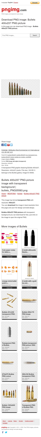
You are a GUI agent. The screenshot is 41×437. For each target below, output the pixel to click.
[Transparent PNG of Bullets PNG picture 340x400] (29, 393)
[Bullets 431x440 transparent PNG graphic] (9, 300)
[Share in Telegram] (5, 145)
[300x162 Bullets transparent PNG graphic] (29, 363)
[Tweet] (11, 145)
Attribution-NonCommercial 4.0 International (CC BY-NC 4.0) (20, 151)
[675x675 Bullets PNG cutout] (9, 362)
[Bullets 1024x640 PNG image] (9, 393)
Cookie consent (29, 421)
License (10, 421)
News (15, 421)
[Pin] (8, 145)
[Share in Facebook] (2, 145)
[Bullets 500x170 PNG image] (29, 300)
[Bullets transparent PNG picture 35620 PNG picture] (29, 331)
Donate (21, 421)
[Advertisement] (20, 59)
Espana (16, 2)
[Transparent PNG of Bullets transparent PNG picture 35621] (9, 331)
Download (9, 257)
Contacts (5, 423)
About (4, 421)
